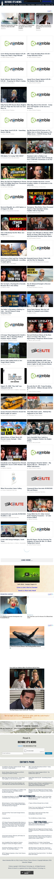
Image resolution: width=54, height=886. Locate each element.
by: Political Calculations (32, 287)
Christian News (42, 186)
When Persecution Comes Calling (11, 488)
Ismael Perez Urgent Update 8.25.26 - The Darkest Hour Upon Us (39, 80)
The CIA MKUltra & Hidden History (37, 818)
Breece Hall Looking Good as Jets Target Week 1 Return (11, 361)
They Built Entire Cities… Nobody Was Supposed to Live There (39, 412)
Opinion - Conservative (20, 389)
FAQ (17, 860)
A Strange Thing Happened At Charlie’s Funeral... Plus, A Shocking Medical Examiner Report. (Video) (13, 336)
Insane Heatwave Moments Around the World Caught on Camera (13, 412)
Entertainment (12, 415)
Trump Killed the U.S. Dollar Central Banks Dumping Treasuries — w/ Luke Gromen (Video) (39, 515)
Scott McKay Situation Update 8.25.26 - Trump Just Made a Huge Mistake (13, 54)
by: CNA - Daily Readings (32, 186)
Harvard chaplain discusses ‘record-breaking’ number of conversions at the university (39, 183)
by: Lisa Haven (4, 186)
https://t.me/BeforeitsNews (43, 728)
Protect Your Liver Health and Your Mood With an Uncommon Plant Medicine (40, 808)
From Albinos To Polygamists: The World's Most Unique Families (26, 27)
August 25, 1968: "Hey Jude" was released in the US (11, 387)
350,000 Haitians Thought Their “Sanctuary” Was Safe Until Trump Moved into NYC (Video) (40, 848)
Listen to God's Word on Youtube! (27, 587)
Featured (7, 4)
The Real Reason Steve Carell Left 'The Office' (22, 710)
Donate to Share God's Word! (27, 590)
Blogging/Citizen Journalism (13, 210)
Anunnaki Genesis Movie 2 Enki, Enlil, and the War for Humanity (38, 259)
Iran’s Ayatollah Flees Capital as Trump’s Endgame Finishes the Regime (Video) (39, 439)
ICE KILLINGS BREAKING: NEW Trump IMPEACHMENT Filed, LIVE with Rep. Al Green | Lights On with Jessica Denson (39, 362)
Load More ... (26, 560)
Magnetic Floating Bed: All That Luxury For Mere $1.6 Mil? (9, 26)
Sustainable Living (40, 4)
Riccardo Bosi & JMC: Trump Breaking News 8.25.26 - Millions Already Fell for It (39, 388)
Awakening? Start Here (12, 490)
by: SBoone (29, 161)
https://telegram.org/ (19, 728)
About (4, 860)
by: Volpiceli (3, 210)
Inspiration (47, 4)
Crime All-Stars (40, 365)
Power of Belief (31, 4)
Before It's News (13, 2)
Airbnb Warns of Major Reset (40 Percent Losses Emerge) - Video (11, 438)
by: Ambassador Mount (6, 157)
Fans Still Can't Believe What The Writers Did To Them (24, 667)
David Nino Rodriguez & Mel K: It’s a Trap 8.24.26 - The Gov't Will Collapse (12, 848)
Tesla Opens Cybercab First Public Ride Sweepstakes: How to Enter (39, 813)
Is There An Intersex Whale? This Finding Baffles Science (25, 646)
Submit (48, 753)
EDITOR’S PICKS (27, 762)
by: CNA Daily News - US (6, 263)
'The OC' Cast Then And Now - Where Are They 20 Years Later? (27, 689)
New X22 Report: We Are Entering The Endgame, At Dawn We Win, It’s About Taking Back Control (39, 541)
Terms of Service (32, 860)
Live (52, 4)
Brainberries (3, 28)
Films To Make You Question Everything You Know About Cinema (43, 27)
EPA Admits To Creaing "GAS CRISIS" (12, 156)
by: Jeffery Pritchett (5, 57)
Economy (12, 4)
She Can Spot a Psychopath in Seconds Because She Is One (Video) (13, 284)
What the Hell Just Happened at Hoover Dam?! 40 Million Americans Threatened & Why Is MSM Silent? (13, 183)
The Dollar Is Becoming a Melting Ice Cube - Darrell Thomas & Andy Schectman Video (12, 311)
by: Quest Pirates (4, 415)
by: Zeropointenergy (31, 365)
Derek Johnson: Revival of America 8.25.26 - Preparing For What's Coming (13, 80)
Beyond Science (22, 4)
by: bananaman (30, 492)
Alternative (10, 186)
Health (16, 4)
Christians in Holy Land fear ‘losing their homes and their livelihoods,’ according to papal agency (14, 260)
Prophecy (12, 57)
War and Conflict (15, 157)
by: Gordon (3, 490)
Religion (14, 263)
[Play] (27, 574)
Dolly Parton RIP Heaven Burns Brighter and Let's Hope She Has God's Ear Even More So (13, 106)
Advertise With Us (10, 860)
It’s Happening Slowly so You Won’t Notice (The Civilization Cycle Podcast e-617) (14, 797)
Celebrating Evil (6, 818)
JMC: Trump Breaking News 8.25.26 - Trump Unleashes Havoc (39, 54)
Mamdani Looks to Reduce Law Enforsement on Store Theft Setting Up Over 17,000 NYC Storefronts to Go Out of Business (39, 158)
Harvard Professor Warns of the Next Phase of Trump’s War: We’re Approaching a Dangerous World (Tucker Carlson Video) (40, 337)
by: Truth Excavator (31, 238)
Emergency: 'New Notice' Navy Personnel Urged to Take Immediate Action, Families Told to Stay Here (40, 209)
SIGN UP (20, 746)
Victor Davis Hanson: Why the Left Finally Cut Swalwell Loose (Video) (38, 310)
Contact (21, 860)
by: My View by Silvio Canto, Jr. (8, 389)
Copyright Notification (43, 860)
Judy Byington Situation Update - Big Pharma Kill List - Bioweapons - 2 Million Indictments (39, 464)
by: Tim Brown (4, 340)
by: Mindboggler (30, 415)
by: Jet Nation (4, 364)
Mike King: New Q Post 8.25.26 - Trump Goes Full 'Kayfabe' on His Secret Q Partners (39, 106)
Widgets (30, 862)
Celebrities (9, 468)
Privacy (26, 860)
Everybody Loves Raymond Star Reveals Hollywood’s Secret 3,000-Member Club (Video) (13, 464)
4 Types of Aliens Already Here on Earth (38, 803)
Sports (9, 364)
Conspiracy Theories (12, 340)
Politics (34, 313)
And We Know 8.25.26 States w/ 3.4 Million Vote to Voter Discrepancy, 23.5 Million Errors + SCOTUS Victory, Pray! (39, 132)
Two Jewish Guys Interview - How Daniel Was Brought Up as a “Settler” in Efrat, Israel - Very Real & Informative (40, 798)
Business (9, 440)
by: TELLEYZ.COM (31, 261)
